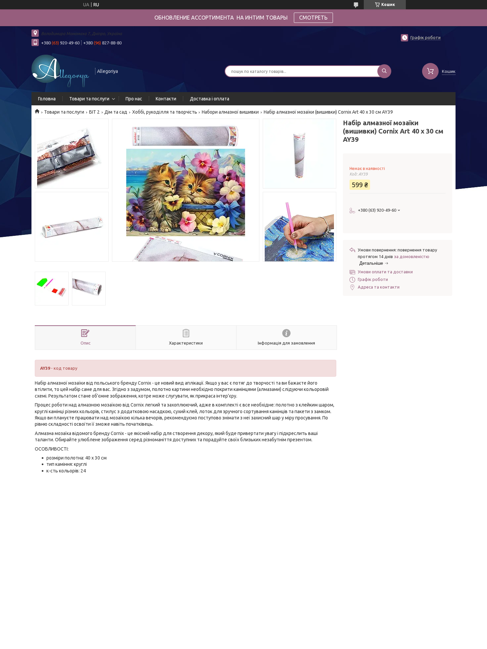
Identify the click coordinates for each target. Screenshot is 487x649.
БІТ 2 (94, 112)
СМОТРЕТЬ (313, 18)
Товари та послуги (89, 98)
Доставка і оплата (209, 98)
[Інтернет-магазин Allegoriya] (60, 70)
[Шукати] (384, 71)
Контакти (166, 98)
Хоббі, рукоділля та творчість (164, 112)
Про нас (134, 98)
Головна (47, 98)
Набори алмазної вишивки (230, 112)
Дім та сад (115, 112)
